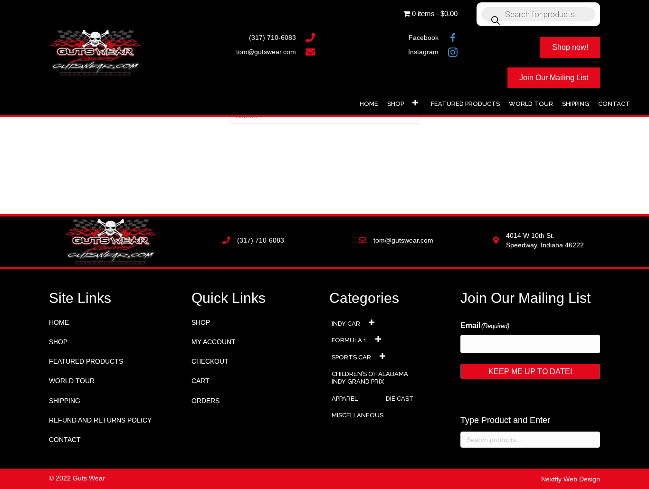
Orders (205, 400)
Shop (58, 342)
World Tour (72, 381)
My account (213, 342)
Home (59, 322)
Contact (65, 439)
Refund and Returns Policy (100, 420)
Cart (200, 381)
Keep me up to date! (530, 371)
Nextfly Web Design (570, 479)
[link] (369, 102)
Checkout (210, 361)
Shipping (64, 400)
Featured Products (86, 361)
